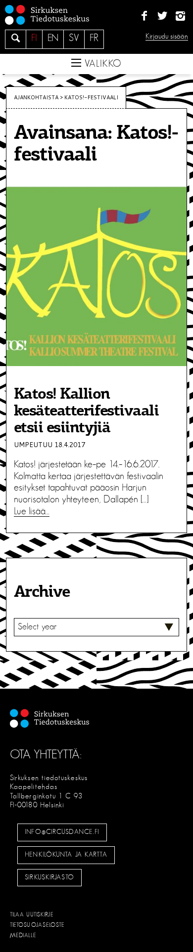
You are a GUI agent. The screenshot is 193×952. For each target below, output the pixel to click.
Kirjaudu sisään (166, 36)
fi (34, 38)
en (53, 38)
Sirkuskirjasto (49, 877)
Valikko (101, 64)
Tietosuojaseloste (37, 925)
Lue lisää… (31, 511)
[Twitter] (162, 16)
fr (94, 38)
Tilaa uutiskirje (32, 914)
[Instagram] (180, 16)
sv (74, 38)
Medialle (23, 935)
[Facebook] (144, 16)
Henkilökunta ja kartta (66, 854)
